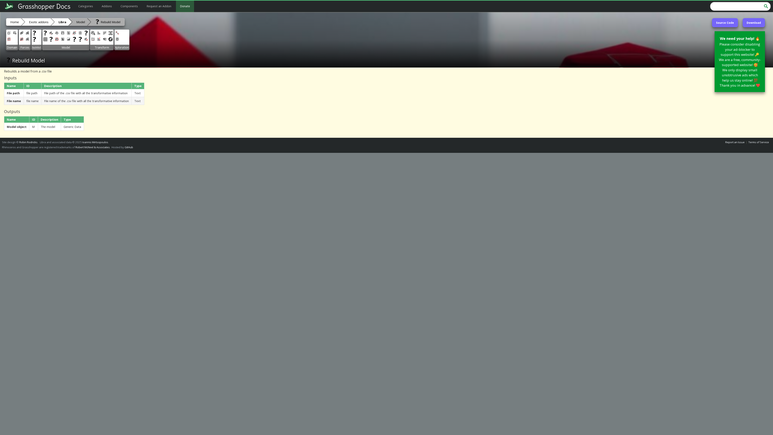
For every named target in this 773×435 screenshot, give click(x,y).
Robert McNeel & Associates (92, 147)
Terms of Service (758, 142)
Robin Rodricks (28, 142)
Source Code (725, 23)
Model (80, 22)
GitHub (129, 147)
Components (129, 6)
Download (754, 23)
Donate (185, 6)
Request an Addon (159, 6)
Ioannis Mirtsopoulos (95, 142)
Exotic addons (39, 22)
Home (14, 22)
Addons (107, 6)
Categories (85, 6)
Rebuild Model (110, 22)
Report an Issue (735, 142)
